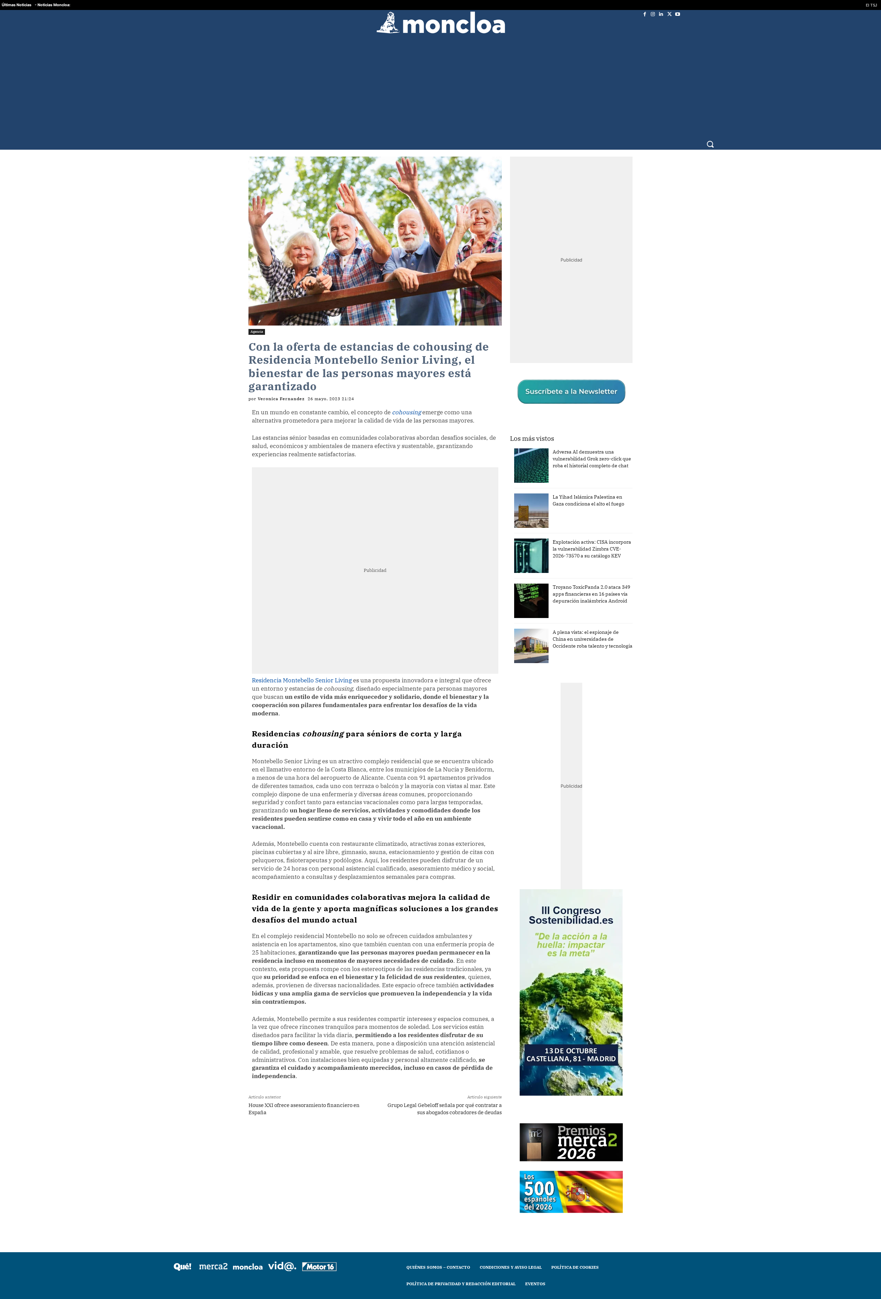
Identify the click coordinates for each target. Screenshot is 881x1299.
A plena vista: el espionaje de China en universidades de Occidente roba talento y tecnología (593, 639)
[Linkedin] (661, 14)
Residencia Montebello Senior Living (302, 680)
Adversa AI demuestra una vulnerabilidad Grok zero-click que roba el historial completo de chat (592, 459)
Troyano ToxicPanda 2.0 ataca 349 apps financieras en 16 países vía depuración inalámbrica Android (591, 594)
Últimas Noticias (16, 4)
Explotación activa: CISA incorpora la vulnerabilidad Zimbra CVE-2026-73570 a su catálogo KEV (592, 549)
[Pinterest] (367, 1139)
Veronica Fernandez (281, 399)
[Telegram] (351, 1139)
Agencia (257, 331)
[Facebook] (644, 14)
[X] (669, 14)
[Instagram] (652, 14)
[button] (710, 144)
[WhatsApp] (335, 1139)
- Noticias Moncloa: (52, 4)
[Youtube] (677, 14)
